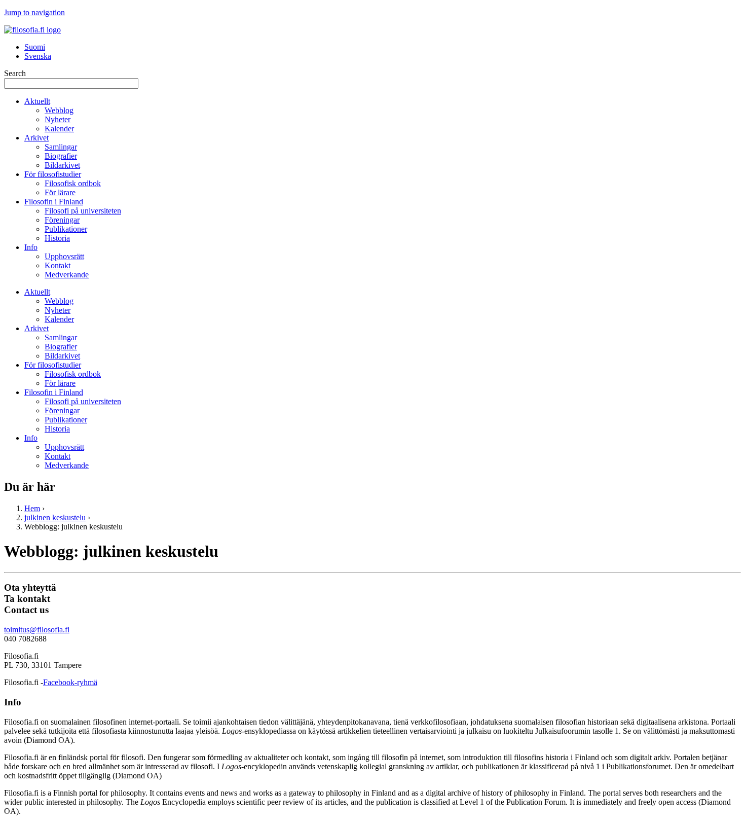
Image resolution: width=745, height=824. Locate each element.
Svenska (37, 56)
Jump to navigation (34, 12)
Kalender (59, 128)
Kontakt (57, 265)
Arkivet (36, 137)
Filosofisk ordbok (73, 183)
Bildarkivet (62, 165)
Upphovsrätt (64, 256)
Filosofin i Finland (53, 201)
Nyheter (57, 119)
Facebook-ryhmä (70, 682)
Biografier (61, 156)
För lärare (60, 192)
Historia (57, 238)
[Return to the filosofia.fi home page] (32, 29)
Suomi (34, 47)
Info (31, 247)
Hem (32, 508)
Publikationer (66, 229)
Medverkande (67, 274)
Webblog (59, 110)
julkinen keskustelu (55, 517)
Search (15, 73)
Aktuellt (37, 101)
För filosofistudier (52, 174)
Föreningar (62, 220)
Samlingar (61, 146)
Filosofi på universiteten (83, 210)
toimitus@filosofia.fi (36, 629)
